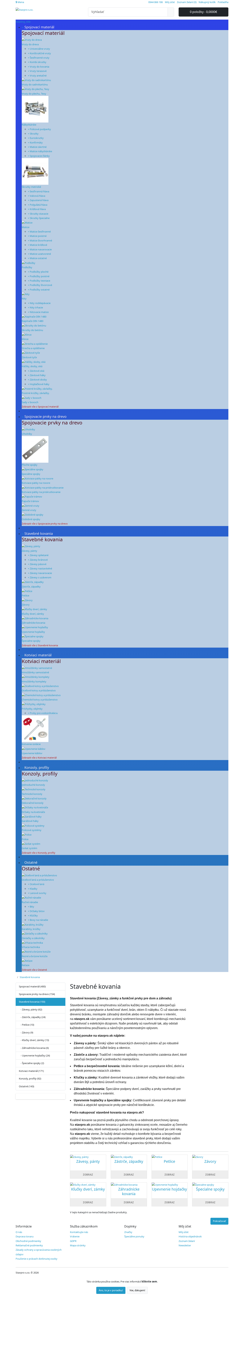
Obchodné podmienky (28, 1241)
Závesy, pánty (29, 550)
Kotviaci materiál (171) (31, 1071)
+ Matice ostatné (37, 258)
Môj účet (184, 1232)
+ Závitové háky (37, 375)
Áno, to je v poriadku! (111, 1290)
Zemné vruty (29, 510)
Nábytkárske (29, 124)
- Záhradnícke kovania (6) (34, 1048)
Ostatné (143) (26, 1086)
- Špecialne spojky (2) (31, 1063)
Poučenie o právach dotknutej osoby (36, 1258)
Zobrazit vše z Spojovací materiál (40, 406)
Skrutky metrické (31, 187)
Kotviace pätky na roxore (36, 483)
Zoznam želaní (187, 1241)
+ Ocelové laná (36, 884)
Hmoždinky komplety (34, 681)
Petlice (25, 595)
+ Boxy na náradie (38, 920)
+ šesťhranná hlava (38, 191)
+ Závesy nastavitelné (40, 568)
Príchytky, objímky (32, 708)
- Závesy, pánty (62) (30, 1009)
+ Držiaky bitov (36, 911)
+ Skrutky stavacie (38, 213)
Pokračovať (219, 1221)
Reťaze (25, 965)
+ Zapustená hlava (38, 200)
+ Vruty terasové (37, 71)
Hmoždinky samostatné (35, 672)
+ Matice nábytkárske (40, 151)
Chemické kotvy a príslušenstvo (40, 699)
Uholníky (27, 433)
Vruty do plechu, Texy (34, 93)
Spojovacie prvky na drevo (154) (37, 994)
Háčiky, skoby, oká (32, 366)
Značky (128, 1232)
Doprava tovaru (25, 1236)
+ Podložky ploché (38, 271)
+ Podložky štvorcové (40, 285)
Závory (26, 604)
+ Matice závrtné (37, 147)
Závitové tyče (29, 357)
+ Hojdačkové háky (38, 384)
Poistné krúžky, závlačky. (35, 393)
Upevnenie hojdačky (33, 632)
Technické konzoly (32, 794)
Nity (24, 298)
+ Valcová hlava (36, 195)
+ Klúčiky (33, 915)
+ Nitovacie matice (38, 312)
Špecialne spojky (31, 640)
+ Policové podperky (39, 129)
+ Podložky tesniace (39, 280)
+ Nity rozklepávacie (39, 303)
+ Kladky (32, 888)
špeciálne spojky (31, 474)
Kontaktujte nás (79, 1232)
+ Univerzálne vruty (39, 48)
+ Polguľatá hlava (37, 204)
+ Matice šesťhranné (39, 231)
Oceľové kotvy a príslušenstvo (39, 690)
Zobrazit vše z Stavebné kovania (40, 645)
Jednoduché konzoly (33, 784)
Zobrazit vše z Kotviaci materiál (39, 757)
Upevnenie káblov (32, 753)
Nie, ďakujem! (137, 1290)
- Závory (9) (26, 1032)
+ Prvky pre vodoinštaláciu (43, 713)
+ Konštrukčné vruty (39, 53)
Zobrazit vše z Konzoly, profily (38, 852)
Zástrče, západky (31, 586)
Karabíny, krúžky (31, 929)
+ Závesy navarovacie (40, 573)
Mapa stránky (78, 1245)
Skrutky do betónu (32, 330)
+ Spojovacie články (39, 156)
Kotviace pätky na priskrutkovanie (41, 492)
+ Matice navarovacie (40, 249)
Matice (25, 227)
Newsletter (185, 1245)
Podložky (27, 267)
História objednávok (190, 1236)
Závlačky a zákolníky (33, 938)
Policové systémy (31, 830)
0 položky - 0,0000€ (203, 12)
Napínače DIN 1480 (32, 321)
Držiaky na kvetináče (33, 812)
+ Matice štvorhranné (40, 240)
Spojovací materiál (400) (32, 986)
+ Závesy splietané (38, 555)
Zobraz (88, 1174)
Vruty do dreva (30, 44)
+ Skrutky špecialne (39, 218)
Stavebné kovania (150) (32, 1001)
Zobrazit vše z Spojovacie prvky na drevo (45, 523)
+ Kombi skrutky (37, 62)
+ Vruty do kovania (38, 66)
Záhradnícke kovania (33, 622)
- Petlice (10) (26, 1024)
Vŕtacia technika (31, 947)
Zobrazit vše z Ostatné (34, 969)
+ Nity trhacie (35, 307)
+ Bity (31, 906)
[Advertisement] (114, 1322)
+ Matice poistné (37, 236)
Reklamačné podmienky (29, 1245)
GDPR (73, 1241)
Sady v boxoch (30, 402)
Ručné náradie (30, 902)
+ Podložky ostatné (39, 289)
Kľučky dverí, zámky (33, 613)
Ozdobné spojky (31, 519)
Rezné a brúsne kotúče (34, 956)
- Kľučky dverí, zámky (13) (34, 1040)
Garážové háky (30, 821)
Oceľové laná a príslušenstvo (38, 879)
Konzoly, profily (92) (30, 1078)
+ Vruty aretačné (37, 75)
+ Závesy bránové (38, 559)
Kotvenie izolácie (31, 744)
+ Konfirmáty (35, 142)
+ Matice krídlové (37, 245)
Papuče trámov (30, 501)
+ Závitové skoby (37, 379)
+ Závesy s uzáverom (39, 577)
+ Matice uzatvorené (39, 254)
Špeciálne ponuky (134, 1236)
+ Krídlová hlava (37, 209)
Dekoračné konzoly (32, 803)
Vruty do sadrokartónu (35, 84)
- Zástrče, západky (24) (32, 1017)
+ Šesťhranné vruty (38, 57)
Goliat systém (29, 848)
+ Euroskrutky (36, 138)
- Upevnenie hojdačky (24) (34, 1055)
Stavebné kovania (30, 977)
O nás (19, 1232)
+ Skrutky (33, 133)
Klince (25, 339)
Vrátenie (74, 1236)
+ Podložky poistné (38, 276)
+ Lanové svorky (37, 893)
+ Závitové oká (36, 371)
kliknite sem (149, 1281)
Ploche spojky (29, 464)
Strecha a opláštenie (33, 348)
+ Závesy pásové (37, 564)
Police (25, 839)
